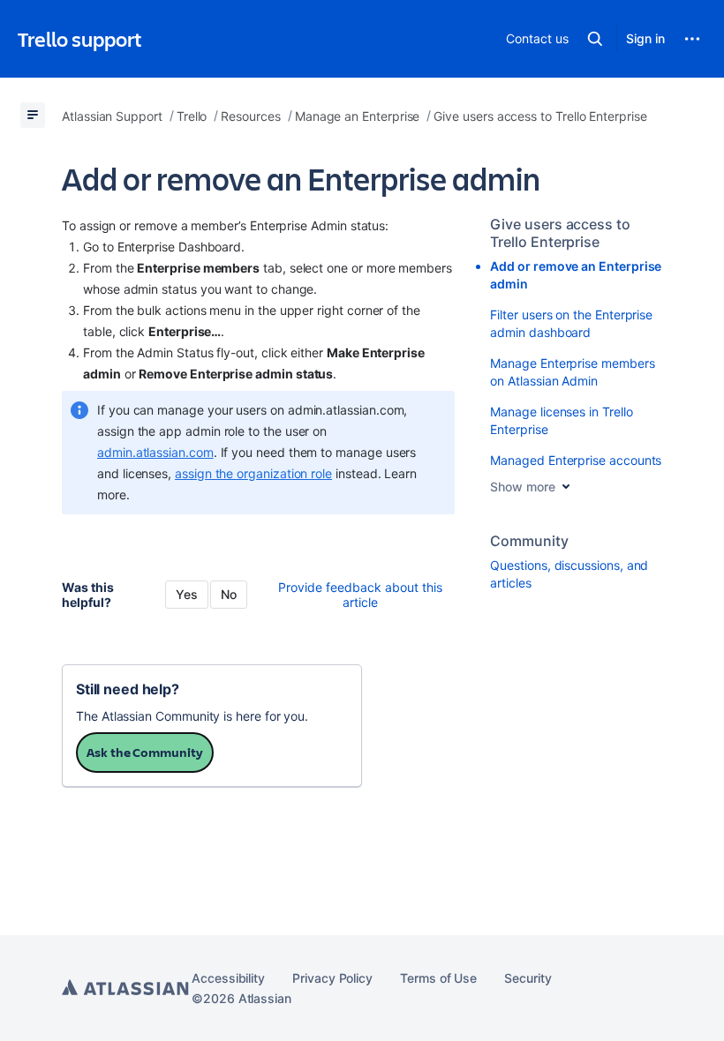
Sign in (645, 38)
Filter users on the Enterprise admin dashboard (571, 323)
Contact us (537, 38)
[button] (595, 39)
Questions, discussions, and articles (569, 574)
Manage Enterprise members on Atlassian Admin (572, 372)
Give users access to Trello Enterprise (560, 233)
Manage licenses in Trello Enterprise (561, 420)
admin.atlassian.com (155, 452)
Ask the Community (145, 752)
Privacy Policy (332, 977)
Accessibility (228, 977)
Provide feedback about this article (360, 595)
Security (527, 977)
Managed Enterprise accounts (575, 460)
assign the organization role (253, 473)
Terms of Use (438, 977)
